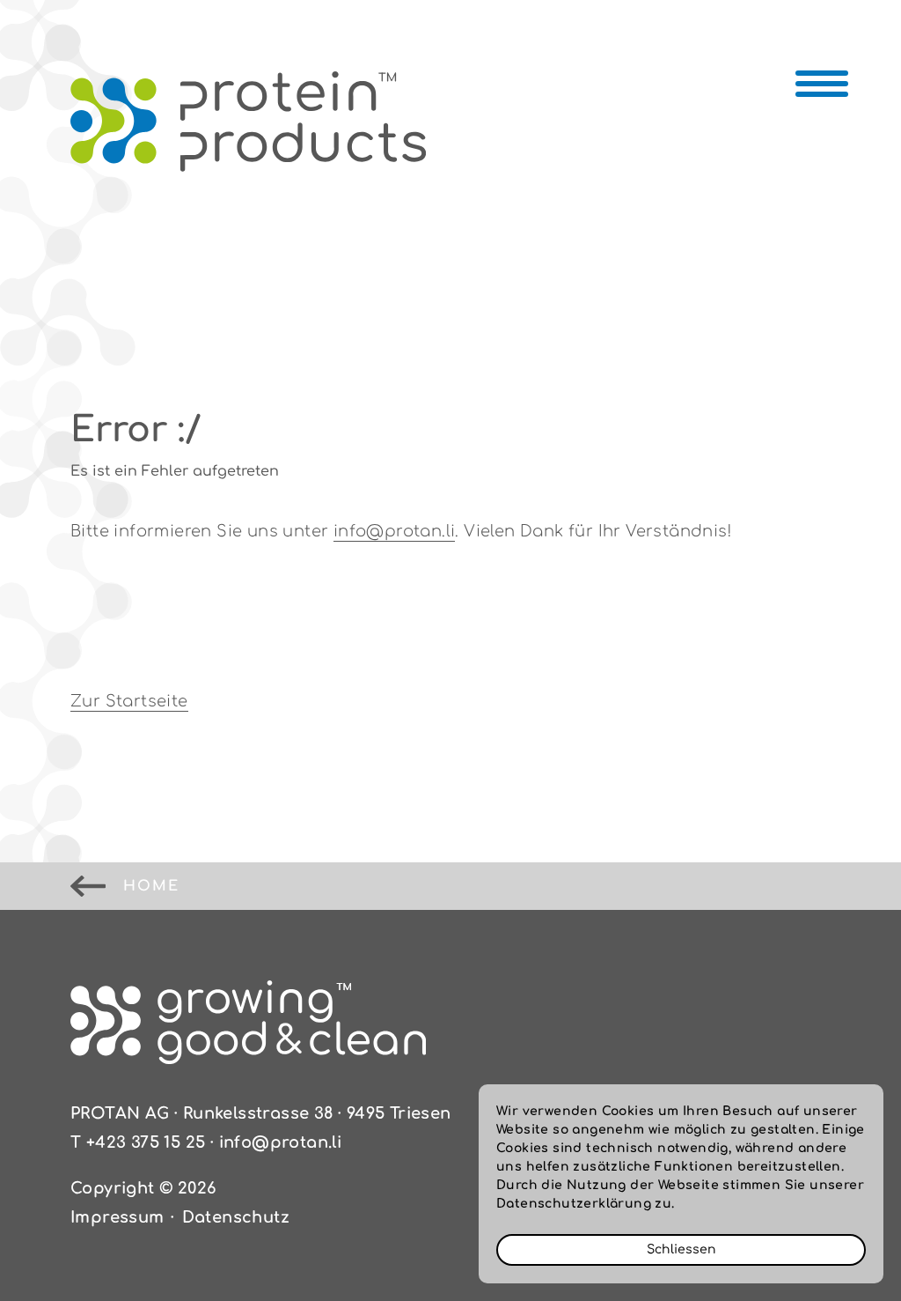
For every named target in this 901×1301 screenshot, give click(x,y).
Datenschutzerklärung (573, 1203)
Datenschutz (235, 1217)
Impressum (117, 1217)
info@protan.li (394, 531)
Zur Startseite (129, 701)
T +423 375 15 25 (137, 1142)
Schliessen (681, 1249)
